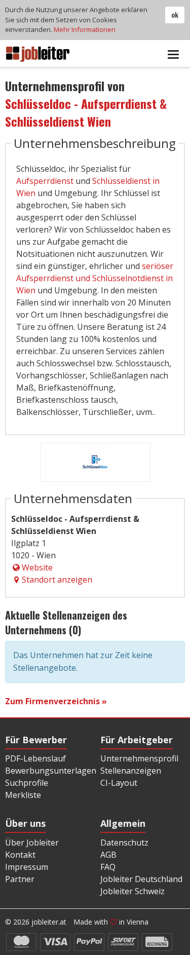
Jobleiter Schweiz (132, 891)
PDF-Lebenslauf (35, 758)
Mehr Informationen (85, 29)
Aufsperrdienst (44, 180)
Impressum (26, 866)
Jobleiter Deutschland (141, 879)
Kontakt (20, 854)
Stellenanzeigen (130, 770)
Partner (19, 879)
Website (37, 567)
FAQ (108, 866)
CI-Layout (118, 782)
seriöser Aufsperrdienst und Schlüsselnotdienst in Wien (94, 278)
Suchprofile (26, 782)
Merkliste (23, 794)
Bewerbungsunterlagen (50, 770)
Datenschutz (124, 842)
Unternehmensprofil (139, 758)
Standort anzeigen (57, 579)
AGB (108, 854)
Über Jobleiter (32, 842)
